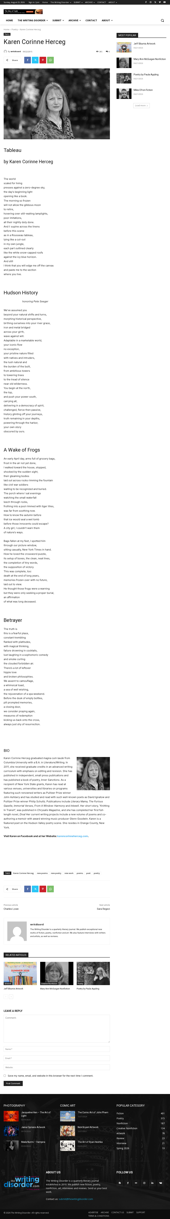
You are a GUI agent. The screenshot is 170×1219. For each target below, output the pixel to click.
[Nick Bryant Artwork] (67, 1131)
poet (88, 873)
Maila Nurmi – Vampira (33, 1142)
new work (69, 873)
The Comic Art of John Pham (93, 1112)
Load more (140, 105)
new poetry (56, 873)
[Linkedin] (152, 1183)
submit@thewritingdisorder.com (76, 1199)
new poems (42, 873)
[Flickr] (136, 1183)
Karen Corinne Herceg (23, 873)
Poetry (15, 29)
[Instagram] (151, 2)
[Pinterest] (43, 60)
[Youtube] (164, 2)
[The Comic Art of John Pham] (67, 1116)
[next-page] (11, 997)
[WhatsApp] (50, 60)
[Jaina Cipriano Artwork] (11, 1131)
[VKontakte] (160, 1183)
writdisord (16, 51)
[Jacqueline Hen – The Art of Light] (11, 1116)
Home (6, 29)
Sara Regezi (103, 908)
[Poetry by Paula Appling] (93, 973)
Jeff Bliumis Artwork (13, 988)
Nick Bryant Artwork (88, 1127)
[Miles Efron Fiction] (124, 93)
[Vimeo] (160, 2)
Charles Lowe (11, 908)
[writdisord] (6, 51)
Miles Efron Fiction (143, 90)
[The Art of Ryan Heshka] (67, 1145)
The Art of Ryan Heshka (90, 1142)
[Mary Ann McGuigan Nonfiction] (56, 973)
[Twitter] (155, 2)
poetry (97, 873)
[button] (162, 20)
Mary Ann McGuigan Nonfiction (55, 988)
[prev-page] (6, 997)
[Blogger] (120, 1183)
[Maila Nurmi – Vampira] (11, 1145)
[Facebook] (146, 2)
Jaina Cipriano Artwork (33, 1127)
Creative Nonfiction (49, 983)
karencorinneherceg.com (72, 836)
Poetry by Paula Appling (88, 988)
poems (80, 873)
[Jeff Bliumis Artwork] (20, 973)
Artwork (8, 983)
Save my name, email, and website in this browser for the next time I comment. (50, 1075)
